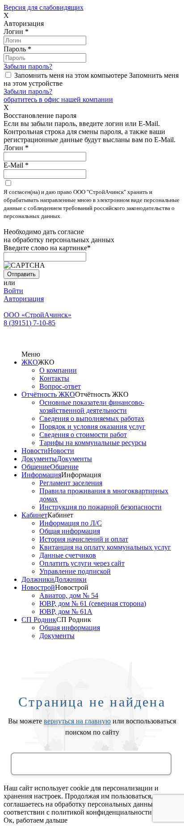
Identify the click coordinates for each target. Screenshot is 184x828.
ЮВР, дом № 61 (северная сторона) (92, 603)
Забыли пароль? (28, 66)
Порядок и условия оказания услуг (92, 426)
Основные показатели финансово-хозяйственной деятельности (91, 406)
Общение (35, 467)
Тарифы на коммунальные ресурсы (92, 442)
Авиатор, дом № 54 (68, 595)
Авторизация (24, 299)
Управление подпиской (75, 571)
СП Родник (38, 619)
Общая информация (69, 531)
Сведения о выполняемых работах (91, 418)
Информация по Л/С (70, 523)
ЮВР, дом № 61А (65, 611)
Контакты (54, 378)
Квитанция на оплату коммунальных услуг (105, 547)
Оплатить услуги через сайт (82, 563)
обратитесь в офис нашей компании (58, 99)
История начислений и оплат (83, 539)
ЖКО (29, 362)
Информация (41, 475)
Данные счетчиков (67, 555)
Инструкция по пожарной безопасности (100, 507)
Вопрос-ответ (60, 386)
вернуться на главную (77, 721)
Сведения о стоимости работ (83, 434)
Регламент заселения (70, 483)
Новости (34, 450)
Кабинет (34, 515)
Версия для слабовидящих (44, 7)
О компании (58, 370)
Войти (13, 290)
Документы (39, 458)
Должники (37, 579)
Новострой (38, 587)
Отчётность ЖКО (48, 394)
